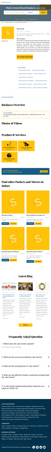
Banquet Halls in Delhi (33, 417)
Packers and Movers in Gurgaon (25, 84)
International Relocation (9, 148)
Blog (25, 439)
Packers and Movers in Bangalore (26, 73)
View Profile (5, 223)
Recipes (21, 434)
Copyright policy (24, 428)
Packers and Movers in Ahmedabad (26, 80)
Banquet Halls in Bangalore (21, 419)
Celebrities (15, 434)
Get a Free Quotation (25, 57)
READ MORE (5, 318)
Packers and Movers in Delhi (24, 70)
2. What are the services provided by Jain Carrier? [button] (22, 357)
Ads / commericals (31, 426)
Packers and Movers (9, 22)
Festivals (33, 434)
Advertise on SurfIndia (42, 426)
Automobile (4, 434)
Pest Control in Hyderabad (8, 413)
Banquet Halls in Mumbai (8, 419)
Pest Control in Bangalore (32, 410)
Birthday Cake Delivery (7, 417)
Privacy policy (15, 428)
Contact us (14, 426)
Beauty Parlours (43, 436)
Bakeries (4, 439)
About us (4, 426)
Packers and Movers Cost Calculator (25, 408)
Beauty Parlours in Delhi (38, 406)
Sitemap (29, 439)
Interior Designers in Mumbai (22, 415)
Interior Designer (34, 436)
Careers (9, 426)
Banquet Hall (15, 436)
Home (3, 22)
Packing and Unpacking (9, 159)
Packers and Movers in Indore (21, 22)
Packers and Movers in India (8, 406)
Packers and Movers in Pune (40, 73)
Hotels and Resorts (24, 436)
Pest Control (39, 434)
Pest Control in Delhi (40, 408)
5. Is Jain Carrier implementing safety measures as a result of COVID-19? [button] (23, 387)
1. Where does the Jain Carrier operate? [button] (18, 344)
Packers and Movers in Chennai (40, 84)
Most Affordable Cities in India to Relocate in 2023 (8, 296)
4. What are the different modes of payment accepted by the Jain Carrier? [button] (25, 376)
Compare (24, 19)
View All (25, 325)
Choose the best (33, 19)
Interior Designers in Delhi (8, 415)
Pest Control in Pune (21, 413)
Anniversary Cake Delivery (20, 417)
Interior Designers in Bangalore (38, 415)
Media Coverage (22, 426)
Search (43, 12)
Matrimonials (27, 434)
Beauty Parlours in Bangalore (23, 406)
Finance (10, 434)
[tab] (25, 346)
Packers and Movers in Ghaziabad (40, 87)
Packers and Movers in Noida (41, 80)
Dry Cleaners (10, 439)
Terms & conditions (6, 428)
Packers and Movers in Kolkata (25, 87)
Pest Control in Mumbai (7, 410)
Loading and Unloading (26, 148)
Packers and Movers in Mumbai (38, 70)
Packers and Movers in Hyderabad (26, 77)
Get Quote (13, 223)
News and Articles (18, 439)
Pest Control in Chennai (33, 413)
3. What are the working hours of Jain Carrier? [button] (20, 366)
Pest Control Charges (19, 410)
